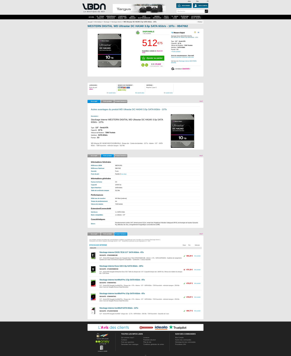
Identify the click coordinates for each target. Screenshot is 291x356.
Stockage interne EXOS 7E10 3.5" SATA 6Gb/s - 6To (121, 252)
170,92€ (156, 65)
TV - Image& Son (174, 17)
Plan (197, 1)
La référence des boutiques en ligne (94, 9)
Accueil (91, 17)
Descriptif (94, 101)
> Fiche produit (175, 51)
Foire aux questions (127, 342)
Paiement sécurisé (149, 340)
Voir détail (123, 174)
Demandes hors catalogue (129, 344)
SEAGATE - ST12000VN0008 (108, 311)
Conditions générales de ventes (153, 344)
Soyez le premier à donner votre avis (182, 57)
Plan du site (147, 342)
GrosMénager (132, 17)
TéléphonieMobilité (185, 17)
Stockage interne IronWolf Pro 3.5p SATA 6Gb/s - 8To (122, 280)
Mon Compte (179, 337)
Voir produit (197, 256)
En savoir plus (111, 93)
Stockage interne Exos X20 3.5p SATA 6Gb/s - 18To (121, 266)
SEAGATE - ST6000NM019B (108, 255)
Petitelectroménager (144, 17)
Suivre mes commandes (183, 340)
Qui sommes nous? (127, 337)
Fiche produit (107, 101)
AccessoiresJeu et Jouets (196, 17)
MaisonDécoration (157, 17)
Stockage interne (116, 22)
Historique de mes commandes (185, 342)
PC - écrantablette (100, 17)
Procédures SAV (180, 344)
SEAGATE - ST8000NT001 (107, 283)
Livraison (146, 337)
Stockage (106, 22)
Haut (201, 101)
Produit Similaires (121, 101)
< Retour (199, 22)
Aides (189, 1)
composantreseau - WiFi (122, 17)
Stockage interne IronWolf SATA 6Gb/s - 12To (118, 308)
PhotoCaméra (166, 17)
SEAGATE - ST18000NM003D (108, 269)
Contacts (124, 340)
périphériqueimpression (111, 17)
